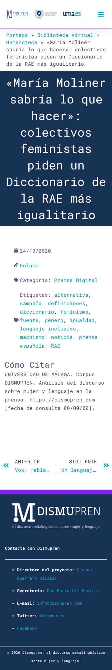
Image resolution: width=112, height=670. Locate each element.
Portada (17, 35)
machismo (32, 337)
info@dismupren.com (59, 603)
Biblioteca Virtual (65, 35)
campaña (31, 303)
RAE (55, 345)
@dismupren (52, 615)
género (54, 320)
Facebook (27, 628)
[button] (101, 14)
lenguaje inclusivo (48, 328)
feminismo (74, 311)
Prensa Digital (76, 280)
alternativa (71, 294)
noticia (62, 337)
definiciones (66, 303)
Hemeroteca (21, 42)
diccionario (37, 311)
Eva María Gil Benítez (73, 590)
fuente (29, 320)
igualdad (82, 320)
